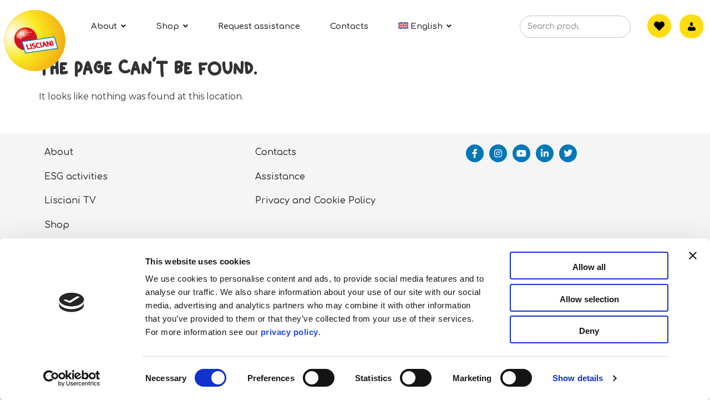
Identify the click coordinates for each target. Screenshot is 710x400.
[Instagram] (498, 153)
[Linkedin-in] (545, 153)
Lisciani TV (70, 201)
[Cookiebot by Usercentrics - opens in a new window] (71, 378)
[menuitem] (425, 26)
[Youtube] (521, 153)
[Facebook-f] (475, 153)
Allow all (589, 267)
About (58, 152)
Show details (577, 378)
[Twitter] (568, 153)
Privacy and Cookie (300, 201)
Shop (56, 225)
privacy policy (289, 332)
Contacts (275, 152)
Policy (362, 201)
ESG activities (76, 177)
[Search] (605, 30)
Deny (589, 331)
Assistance (280, 177)
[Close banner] (693, 265)
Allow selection (589, 299)
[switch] (318, 378)
